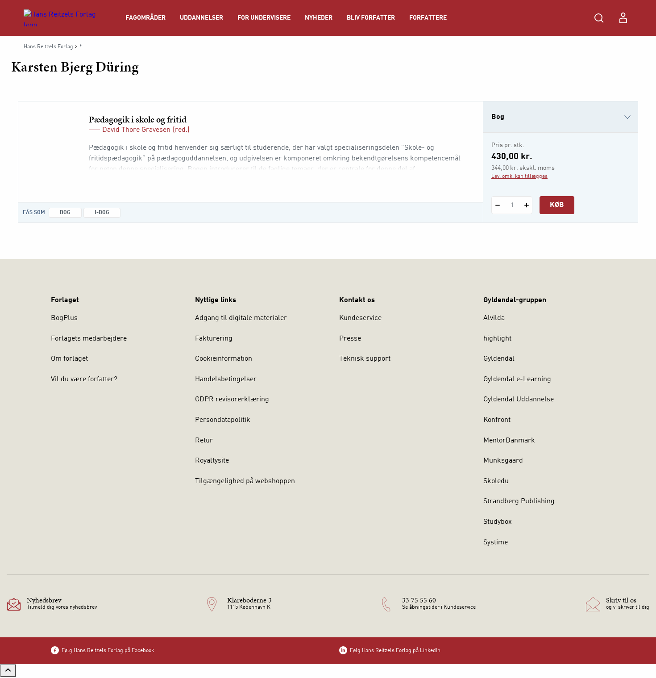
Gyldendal (499, 358)
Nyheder (318, 18)
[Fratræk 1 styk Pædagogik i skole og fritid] (497, 205)
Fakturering (214, 338)
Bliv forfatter (371, 18)
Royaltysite (212, 460)
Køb (557, 205)
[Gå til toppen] (8, 670)
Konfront (497, 420)
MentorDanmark (509, 440)
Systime (495, 542)
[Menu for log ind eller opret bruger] (623, 18)
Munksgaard (503, 460)
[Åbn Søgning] (599, 18)
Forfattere (428, 18)
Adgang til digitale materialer (241, 318)
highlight (497, 338)
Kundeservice (360, 318)
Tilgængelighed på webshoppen (245, 481)
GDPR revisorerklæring (232, 399)
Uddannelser (201, 18)
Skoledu (496, 481)
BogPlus (64, 318)
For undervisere (264, 18)
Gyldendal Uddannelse (518, 399)
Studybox (497, 522)
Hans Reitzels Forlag (48, 47)
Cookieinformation (223, 358)
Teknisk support (364, 358)
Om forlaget (69, 358)
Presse (350, 338)
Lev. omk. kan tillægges (519, 176)
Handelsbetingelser (226, 379)
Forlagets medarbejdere (89, 338)
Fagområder (145, 18)
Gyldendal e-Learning (517, 379)
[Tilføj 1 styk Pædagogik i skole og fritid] (526, 205)
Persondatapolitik (222, 420)
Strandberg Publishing (519, 501)
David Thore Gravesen (136, 130)
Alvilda (494, 318)
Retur (204, 440)
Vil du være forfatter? (84, 379)
